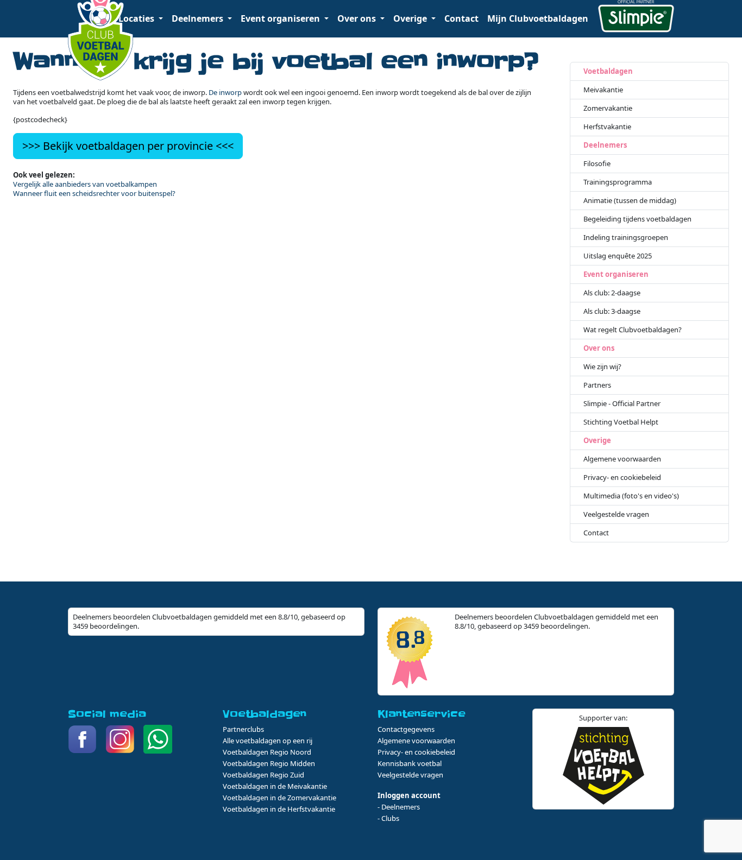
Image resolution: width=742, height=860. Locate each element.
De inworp (225, 92)
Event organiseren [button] (281, 18)
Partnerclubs (243, 729)
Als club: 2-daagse (611, 293)
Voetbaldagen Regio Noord (267, 752)
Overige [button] (411, 18)
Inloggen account (409, 795)
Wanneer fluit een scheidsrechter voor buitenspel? (94, 193)
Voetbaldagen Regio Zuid (263, 775)
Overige (597, 440)
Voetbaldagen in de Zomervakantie (279, 797)
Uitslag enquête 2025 (617, 256)
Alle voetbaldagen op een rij (267, 740)
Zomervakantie (607, 108)
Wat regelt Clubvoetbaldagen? (632, 329)
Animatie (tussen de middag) (629, 200)
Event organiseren (616, 274)
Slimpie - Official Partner (622, 403)
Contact (461, 18)
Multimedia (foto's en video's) (631, 496)
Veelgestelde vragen (616, 514)
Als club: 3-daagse (611, 311)
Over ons (598, 348)
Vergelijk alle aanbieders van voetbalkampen (85, 184)
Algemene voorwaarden (622, 459)
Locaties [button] (137, 18)
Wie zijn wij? (602, 366)
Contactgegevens (406, 729)
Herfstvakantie (607, 126)
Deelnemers (605, 145)
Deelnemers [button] (198, 18)
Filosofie (597, 163)
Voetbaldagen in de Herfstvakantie (279, 809)
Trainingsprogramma (617, 182)
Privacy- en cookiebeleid (622, 477)
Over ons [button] (357, 18)
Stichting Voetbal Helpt (620, 422)
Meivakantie (603, 89)
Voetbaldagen (608, 71)
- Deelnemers (399, 807)
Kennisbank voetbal (410, 763)
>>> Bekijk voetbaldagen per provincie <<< (128, 145)
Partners (597, 385)
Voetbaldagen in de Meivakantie (275, 786)
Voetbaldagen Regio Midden (269, 763)
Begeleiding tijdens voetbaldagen (637, 219)
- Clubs (388, 818)
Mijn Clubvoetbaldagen (537, 18)
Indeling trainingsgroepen (625, 237)
